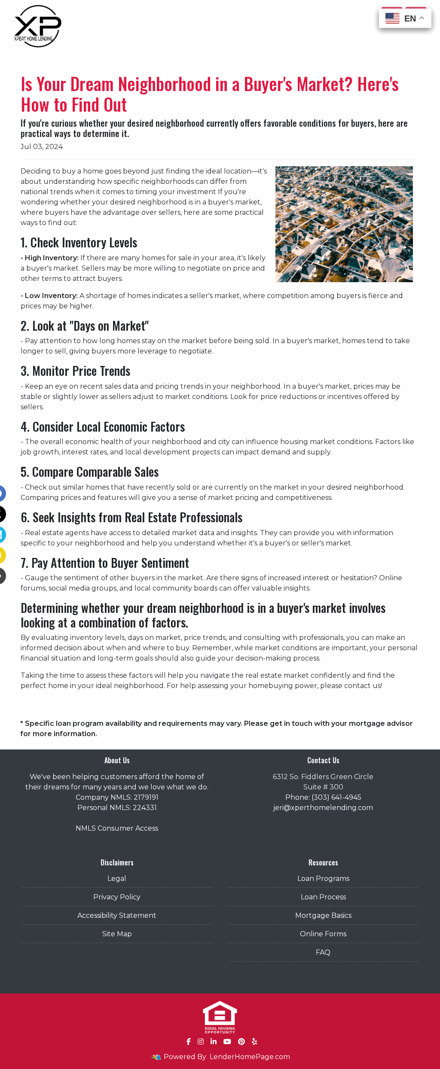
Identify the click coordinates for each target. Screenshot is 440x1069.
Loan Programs (323, 878)
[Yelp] (254, 1041)
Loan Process (323, 897)
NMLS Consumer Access (117, 828)
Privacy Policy (117, 897)
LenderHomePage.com (250, 1057)
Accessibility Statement (116, 915)
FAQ (323, 952)
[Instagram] (201, 1041)
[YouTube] (227, 1041)
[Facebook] (188, 1041)
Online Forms (323, 934)
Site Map (117, 934)
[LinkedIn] (214, 1041)
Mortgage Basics (323, 915)
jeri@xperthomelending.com (323, 808)
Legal (116, 878)
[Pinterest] (241, 1041)
